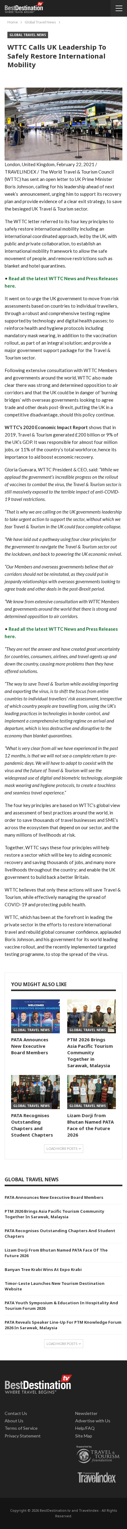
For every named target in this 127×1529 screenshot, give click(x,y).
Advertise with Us (92, 1420)
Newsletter (86, 1413)
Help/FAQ (85, 1428)
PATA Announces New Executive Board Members (54, 1197)
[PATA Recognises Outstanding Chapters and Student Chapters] (35, 1092)
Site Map (83, 1435)
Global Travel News (28, 35)
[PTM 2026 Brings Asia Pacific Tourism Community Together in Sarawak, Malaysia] (91, 1016)
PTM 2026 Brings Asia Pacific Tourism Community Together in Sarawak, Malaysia (54, 1214)
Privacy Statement (23, 1435)
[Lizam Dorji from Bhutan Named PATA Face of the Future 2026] (91, 1092)
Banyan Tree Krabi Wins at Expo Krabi (43, 1269)
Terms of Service (21, 1428)
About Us (14, 1420)
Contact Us (16, 1413)
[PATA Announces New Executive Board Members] (35, 1016)
